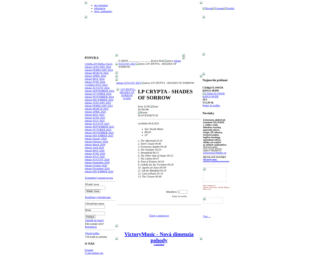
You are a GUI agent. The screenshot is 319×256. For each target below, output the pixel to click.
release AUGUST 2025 (97, 123)
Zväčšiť (127, 98)
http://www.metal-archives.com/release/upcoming (216, 160)
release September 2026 (97, 162)
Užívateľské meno (94, 203)
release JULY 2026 (95, 156)
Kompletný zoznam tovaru (99, 177)
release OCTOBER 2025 (98, 129)
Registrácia (91, 226)
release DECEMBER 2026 (99, 171)
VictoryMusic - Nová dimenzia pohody (159, 237)
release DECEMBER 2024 (99, 99)
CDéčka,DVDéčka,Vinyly (99, 64)
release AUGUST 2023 (128, 83)
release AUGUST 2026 (97, 159)
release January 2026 (96, 138)
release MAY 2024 (95, 79)
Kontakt (89, 250)
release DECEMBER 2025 (99, 135)
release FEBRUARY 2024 (99, 70)
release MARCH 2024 (96, 73)
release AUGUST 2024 (97, 87)
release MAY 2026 (95, 150)
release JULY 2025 (95, 120)
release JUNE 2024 (95, 82)
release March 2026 (95, 144)
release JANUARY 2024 (98, 67)
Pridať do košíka (211, 101)
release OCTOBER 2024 (98, 93)
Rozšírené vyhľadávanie (98, 197)
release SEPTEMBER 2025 (99, 126)
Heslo (88, 210)
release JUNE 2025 (95, 117)
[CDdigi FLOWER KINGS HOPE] (217, 92)
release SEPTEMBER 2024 (99, 90)
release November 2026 (97, 168)
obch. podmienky (103, 11)
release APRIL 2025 (95, 111)
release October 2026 (96, 165)
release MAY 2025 (95, 114)
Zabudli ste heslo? (94, 220)
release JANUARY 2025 (98, 102)
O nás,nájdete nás (94, 253)
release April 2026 (94, 147)
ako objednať (101, 5)
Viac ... (207, 216)
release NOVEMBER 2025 (99, 132)
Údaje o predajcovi (159, 215)
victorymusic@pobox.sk (214, 153)
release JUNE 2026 (95, 153)
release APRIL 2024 (95, 76)
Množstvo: (171, 191)
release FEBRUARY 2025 (99, 105)
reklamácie (99, 8)
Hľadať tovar (92, 184)
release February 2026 (96, 141)
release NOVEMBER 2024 (99, 96)
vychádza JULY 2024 (96, 85)
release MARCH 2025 (96, 108)
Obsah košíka (92, 233)
